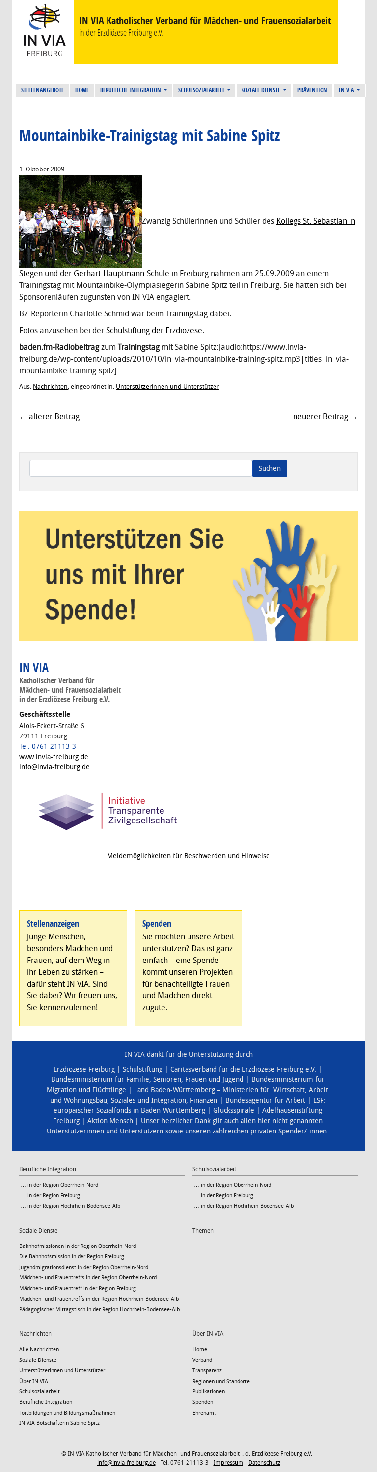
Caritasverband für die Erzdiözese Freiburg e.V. (243, 1069)
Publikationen (208, 1391)
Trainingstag (187, 313)
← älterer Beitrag (49, 416)
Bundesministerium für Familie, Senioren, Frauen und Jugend (147, 1080)
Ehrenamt (204, 1413)
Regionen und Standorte (221, 1381)
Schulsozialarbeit (202, 90)
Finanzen (203, 1100)
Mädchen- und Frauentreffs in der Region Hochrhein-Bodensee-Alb (99, 1299)
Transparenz (207, 1370)
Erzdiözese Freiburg (84, 1069)
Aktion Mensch (110, 1121)
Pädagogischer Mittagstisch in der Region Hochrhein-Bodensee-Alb (99, 1309)
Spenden (202, 1402)
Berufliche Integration (131, 90)
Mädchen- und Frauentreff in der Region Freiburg (77, 1288)
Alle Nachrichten (39, 1349)
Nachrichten (50, 386)
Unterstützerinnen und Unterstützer (167, 386)
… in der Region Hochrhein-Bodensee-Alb (69, 1206)
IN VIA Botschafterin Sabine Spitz (59, 1423)
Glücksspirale (233, 1110)
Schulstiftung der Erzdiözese (154, 330)
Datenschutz (264, 1462)
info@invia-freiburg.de (54, 767)
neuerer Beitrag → (325, 416)
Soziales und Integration (148, 1100)
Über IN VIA (33, 1381)
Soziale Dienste (262, 90)
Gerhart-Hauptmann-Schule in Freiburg (140, 273)
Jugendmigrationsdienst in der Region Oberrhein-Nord (83, 1267)
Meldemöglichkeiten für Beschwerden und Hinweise (188, 856)
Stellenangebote (42, 90)
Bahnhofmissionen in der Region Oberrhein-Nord (77, 1246)
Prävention (312, 90)
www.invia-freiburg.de (53, 757)
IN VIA (347, 90)
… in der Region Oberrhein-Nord (58, 1185)
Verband (202, 1360)
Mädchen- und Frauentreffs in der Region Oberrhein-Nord (88, 1277)
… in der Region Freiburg (49, 1195)
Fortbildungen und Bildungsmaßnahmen (67, 1413)
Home (82, 90)
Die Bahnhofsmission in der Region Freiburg (71, 1256)
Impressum (228, 1462)
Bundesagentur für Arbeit (265, 1100)
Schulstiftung (142, 1069)
